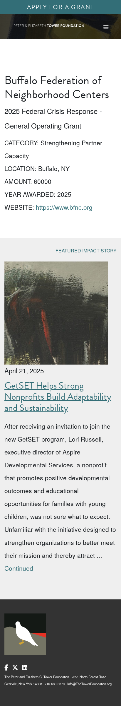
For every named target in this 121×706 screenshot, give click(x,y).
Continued (18, 568)
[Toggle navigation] (106, 27)
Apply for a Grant (60, 7)
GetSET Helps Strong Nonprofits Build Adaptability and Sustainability (57, 397)
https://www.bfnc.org (64, 207)
